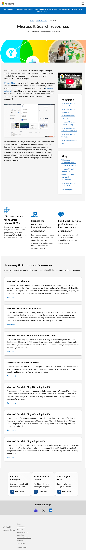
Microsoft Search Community (68, 104)
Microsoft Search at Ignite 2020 (68, 184)
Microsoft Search (41, 21)
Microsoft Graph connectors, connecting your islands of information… (67, 174)
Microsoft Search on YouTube (69, 135)
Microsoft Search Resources (68, 110)
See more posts (67, 189)
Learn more (19, 491)
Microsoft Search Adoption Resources (69, 129)
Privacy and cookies (22, 532)
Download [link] (10, 297)
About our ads (21, 543)
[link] (35, 510)
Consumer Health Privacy (24, 538)
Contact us (20, 529)
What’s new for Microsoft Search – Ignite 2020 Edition (68, 162)
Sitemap (19, 524)
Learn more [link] (11, 324)
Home (32, 21)
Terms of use (20, 535)
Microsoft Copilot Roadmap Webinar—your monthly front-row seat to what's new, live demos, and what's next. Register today (43, 10)
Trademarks (20, 540)
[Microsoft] (8, 4)
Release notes (21, 527)
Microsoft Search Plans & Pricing (68, 123)
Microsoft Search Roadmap (68, 116)
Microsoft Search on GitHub (69, 141)
